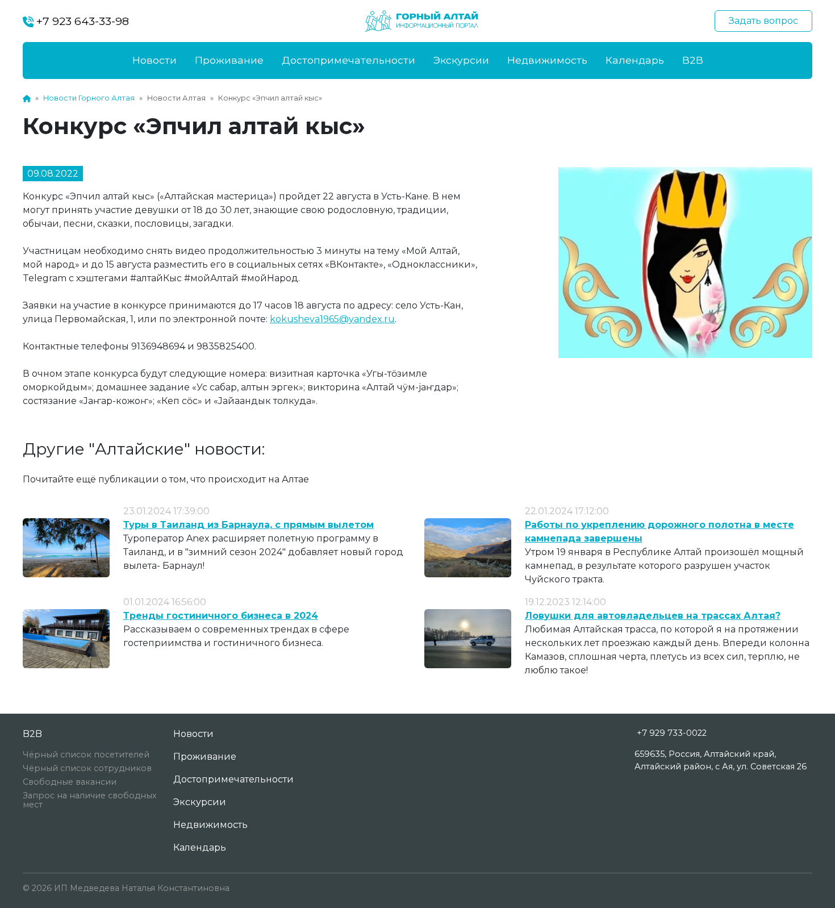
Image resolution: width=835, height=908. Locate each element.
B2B (692, 60)
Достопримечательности (348, 60)
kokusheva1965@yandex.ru (332, 319)
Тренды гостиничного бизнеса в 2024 (220, 615)
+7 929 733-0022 (672, 733)
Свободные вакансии (69, 781)
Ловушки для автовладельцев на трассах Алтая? (652, 615)
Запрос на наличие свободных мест (90, 800)
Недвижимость (547, 60)
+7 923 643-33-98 (81, 21)
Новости (154, 60)
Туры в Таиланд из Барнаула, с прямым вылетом (248, 524)
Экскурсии (461, 60)
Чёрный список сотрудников (87, 768)
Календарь (635, 60)
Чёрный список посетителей (86, 754)
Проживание (229, 60)
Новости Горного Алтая (89, 98)
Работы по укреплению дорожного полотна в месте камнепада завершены (659, 531)
